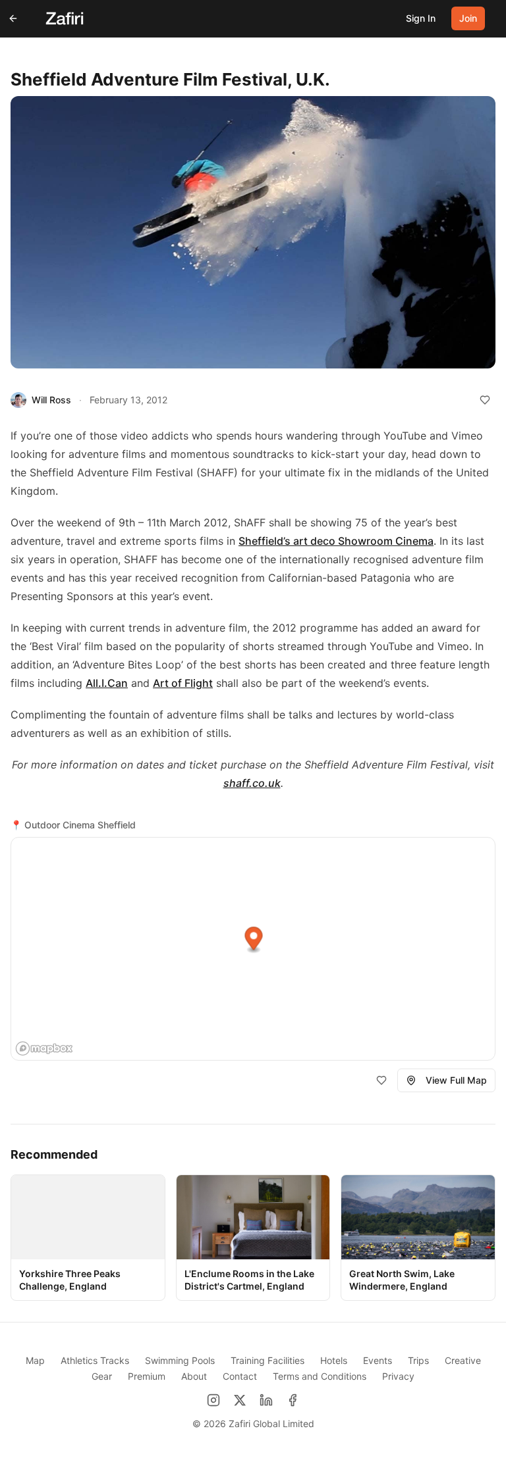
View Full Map (456, 1080)
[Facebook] (292, 1400)
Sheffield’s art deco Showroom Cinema (336, 540)
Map (35, 1360)
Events (377, 1360)
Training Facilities (267, 1360)
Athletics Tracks (95, 1360)
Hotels (333, 1360)
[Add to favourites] (484, 400)
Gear (102, 1376)
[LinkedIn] (266, 1400)
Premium (146, 1376)
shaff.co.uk (252, 783)
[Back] (13, 18)
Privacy (398, 1376)
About (194, 1376)
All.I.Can (107, 683)
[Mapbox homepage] (44, 1048)
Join (468, 18)
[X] (239, 1400)
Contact (240, 1376)
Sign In (421, 18)
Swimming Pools (180, 1360)
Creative (463, 1360)
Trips (418, 1360)
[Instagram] (213, 1400)
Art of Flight (183, 683)
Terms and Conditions (319, 1376)
